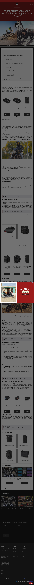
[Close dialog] (33, 282)
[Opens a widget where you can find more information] (31, 583)
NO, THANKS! (25, 294)
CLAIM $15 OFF (25, 292)
